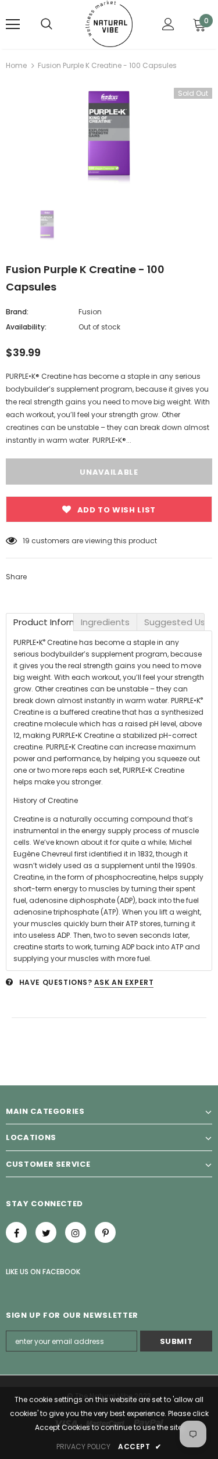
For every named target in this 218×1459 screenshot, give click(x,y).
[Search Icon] (46, 24)
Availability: (26, 327)
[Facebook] (16, 1232)
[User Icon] (168, 24)
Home (16, 65)
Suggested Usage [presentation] (174, 622)
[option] (109, 136)
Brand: (17, 312)
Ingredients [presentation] (105, 622)
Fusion (90, 312)
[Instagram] (75, 1232)
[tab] (40, 622)
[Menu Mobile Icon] (13, 24)
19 (26, 541)
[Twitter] (45, 1232)
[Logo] (109, 24)
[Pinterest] (105, 1232)
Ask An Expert (124, 982)
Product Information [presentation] (43, 622)
